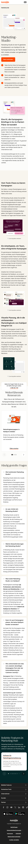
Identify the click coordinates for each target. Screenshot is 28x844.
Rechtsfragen (14, 827)
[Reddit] (23, 807)
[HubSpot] (5, 2)
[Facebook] (3, 807)
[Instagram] (7, 807)
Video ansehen (14, 448)
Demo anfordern (8, 59)
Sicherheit (18, 833)
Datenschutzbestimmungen (14, 830)
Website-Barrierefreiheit (14, 836)
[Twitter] (15, 807)
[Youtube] (11, 807)
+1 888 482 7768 (14, 388)
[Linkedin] (19, 807)
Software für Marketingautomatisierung (12, 757)
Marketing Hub (5, 7)
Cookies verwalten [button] (14, 840)
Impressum (10, 833)
